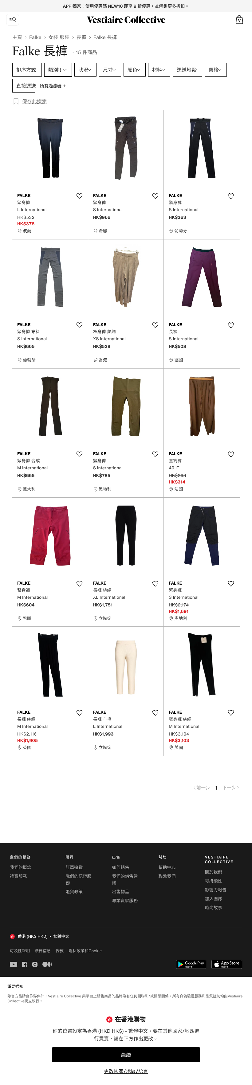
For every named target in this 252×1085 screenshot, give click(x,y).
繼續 (126, 1055)
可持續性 (213, 881)
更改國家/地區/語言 (126, 1071)
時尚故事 (213, 908)
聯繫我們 (167, 876)
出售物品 (120, 892)
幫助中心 (167, 867)
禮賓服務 (18, 876)
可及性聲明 (20, 951)
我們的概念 (20, 867)
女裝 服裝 (59, 37)
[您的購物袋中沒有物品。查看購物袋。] (239, 19)
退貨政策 (74, 892)
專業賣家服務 (125, 901)
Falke (35, 37)
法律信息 (43, 951)
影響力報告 (215, 890)
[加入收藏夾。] (79, 196)
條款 (60, 951)
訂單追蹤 (74, 867)
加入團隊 (213, 899)
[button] (239, 19)
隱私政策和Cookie (85, 951)
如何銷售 (120, 867)
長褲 (81, 37)
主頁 (17, 37)
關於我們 (213, 872)
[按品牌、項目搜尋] (12, 20)
